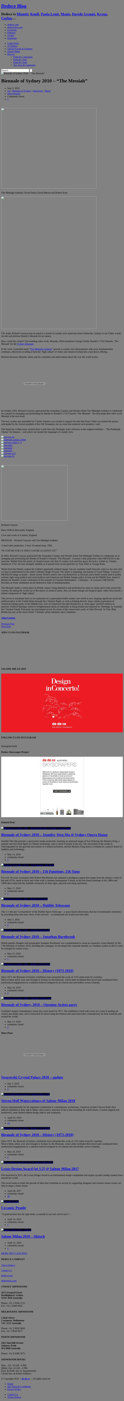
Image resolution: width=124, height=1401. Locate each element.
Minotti (22, 14)
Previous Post (7, 624)
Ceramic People (13, 1208)
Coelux (6, 18)
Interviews (38, 91)
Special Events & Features (19, 48)
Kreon (102, 14)
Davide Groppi (83, 14)
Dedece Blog (13, 6)
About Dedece (8, 1265)
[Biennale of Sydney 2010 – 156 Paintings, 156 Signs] (27, 865)
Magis (65, 14)
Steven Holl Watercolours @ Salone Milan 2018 (38, 1101)
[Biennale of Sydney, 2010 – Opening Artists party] (26, 998)
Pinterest (11, 32)
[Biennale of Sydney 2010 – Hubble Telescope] (24, 899)
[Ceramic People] (10, 1201)
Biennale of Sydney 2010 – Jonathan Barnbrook (38, 937)
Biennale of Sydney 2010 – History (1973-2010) (37, 971)
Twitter (10, 35)
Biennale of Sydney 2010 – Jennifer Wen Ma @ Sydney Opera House (54, 835)
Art (8, 91)
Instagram (12, 38)
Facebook (12, 30)
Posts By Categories (23, 57)
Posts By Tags (20, 59)
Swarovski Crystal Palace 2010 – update (32, 1077)
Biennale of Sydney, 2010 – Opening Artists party (39, 1005)
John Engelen (13, 93)
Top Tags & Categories (24, 65)
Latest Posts (13, 43)
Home (10, 1384)
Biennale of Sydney (21, 91)
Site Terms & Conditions (19, 1386)
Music (48, 91)
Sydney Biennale (25, 344)
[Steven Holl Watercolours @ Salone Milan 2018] (25, 1094)
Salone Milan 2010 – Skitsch (23, 1236)
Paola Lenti (50, 14)
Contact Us (6, 1270)
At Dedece (12, 46)
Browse (11, 54)
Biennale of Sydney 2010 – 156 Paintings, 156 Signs (40, 871)
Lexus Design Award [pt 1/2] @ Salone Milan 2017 (40, 1169)
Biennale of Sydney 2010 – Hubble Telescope (35, 905)
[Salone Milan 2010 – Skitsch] (16, 1230)
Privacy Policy (14, 1389)
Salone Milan (13, 51)
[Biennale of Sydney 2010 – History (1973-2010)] (25, 964)
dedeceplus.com (15, 27)
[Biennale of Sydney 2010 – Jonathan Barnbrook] (25, 930)
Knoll (34, 14)
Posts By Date (20, 62)
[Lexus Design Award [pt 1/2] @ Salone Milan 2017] (27, 1162)
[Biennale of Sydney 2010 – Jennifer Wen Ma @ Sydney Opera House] (36, 828)
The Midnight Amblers (41, 349)
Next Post (6, 626)
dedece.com (13, 24)
